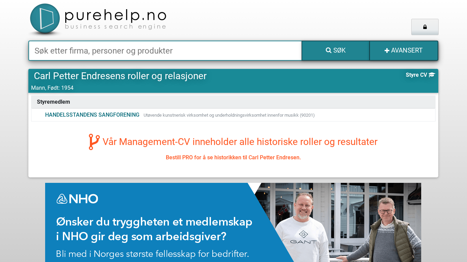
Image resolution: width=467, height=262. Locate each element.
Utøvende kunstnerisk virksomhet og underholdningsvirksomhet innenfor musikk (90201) (229, 115)
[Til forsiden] (113, 20)
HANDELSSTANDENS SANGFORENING (92, 115)
